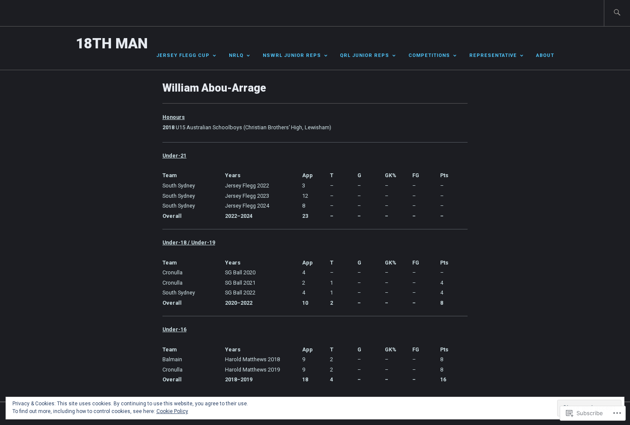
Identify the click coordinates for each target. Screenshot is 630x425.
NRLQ (236, 55)
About (545, 55)
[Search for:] (617, 13)
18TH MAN (112, 43)
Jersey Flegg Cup (183, 55)
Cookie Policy (172, 411)
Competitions (429, 55)
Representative (493, 55)
